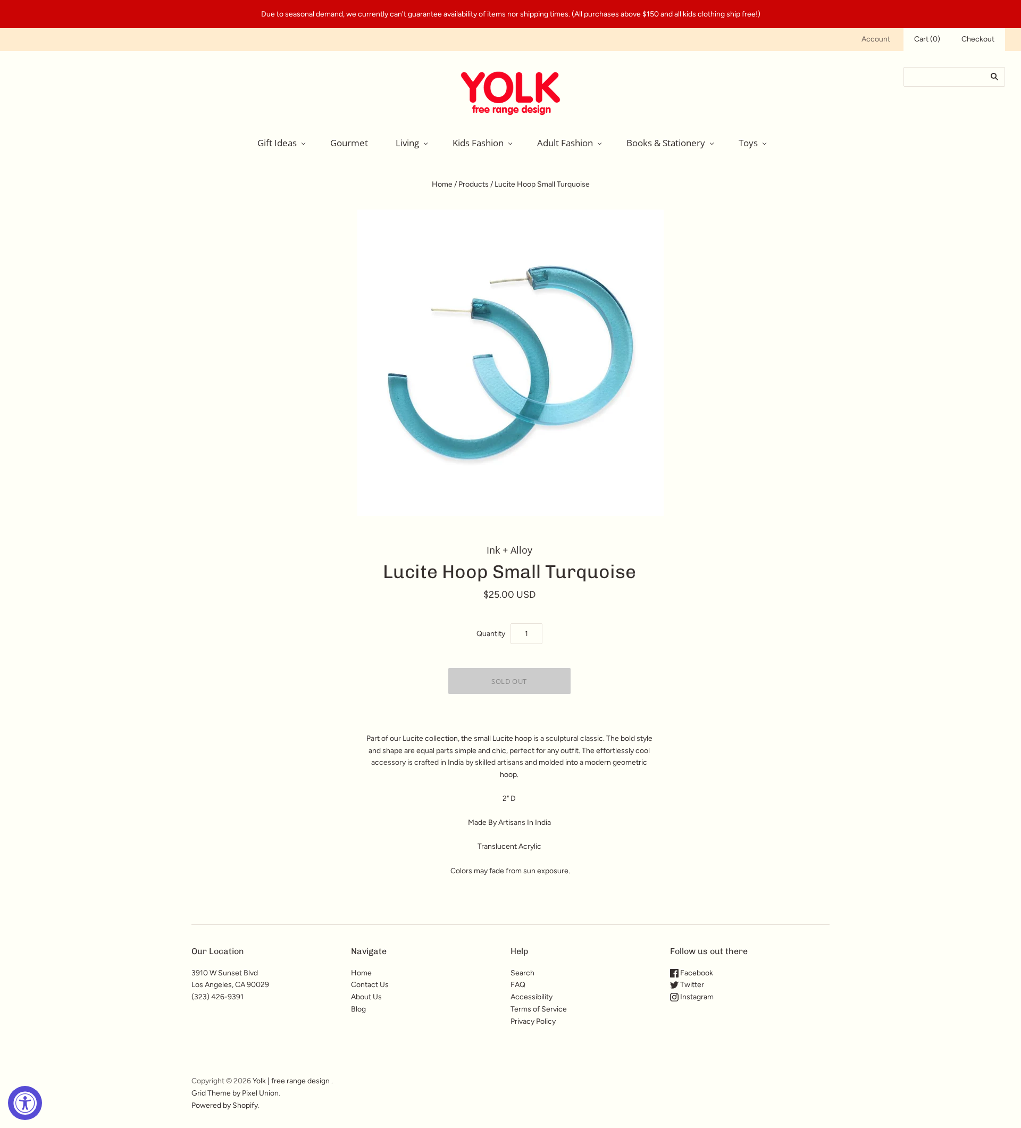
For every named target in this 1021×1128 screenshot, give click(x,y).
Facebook (696, 972)
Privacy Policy (533, 1021)
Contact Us (370, 984)
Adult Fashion (565, 143)
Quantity (490, 633)
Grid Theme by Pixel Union (235, 1093)
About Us (366, 996)
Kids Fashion (478, 143)
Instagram (696, 996)
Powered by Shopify (224, 1105)
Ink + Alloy (509, 550)
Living (407, 143)
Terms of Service (538, 1009)
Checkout (977, 39)
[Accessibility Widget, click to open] (25, 1103)
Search (522, 972)
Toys (748, 143)
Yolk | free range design (291, 1080)
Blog (358, 1009)
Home (442, 184)
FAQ (517, 984)
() (927, 39)
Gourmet (349, 143)
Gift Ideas (277, 143)
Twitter (691, 984)
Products (473, 184)
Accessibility (531, 996)
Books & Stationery (665, 143)
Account (875, 39)
